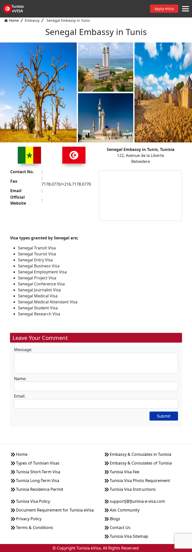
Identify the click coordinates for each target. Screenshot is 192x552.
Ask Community (124, 510)
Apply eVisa (164, 8)
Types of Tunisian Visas (37, 463)
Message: (23, 349)
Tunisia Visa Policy (32, 501)
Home (14, 20)
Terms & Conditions (34, 527)
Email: (19, 396)
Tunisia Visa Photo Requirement (139, 480)
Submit (163, 416)
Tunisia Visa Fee (124, 472)
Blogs (114, 519)
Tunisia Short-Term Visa (37, 472)
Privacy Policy (28, 519)
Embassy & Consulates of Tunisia (140, 463)
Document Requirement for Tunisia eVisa (54, 510)
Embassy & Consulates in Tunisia (140, 454)
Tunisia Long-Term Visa (37, 480)
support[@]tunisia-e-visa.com (137, 501)
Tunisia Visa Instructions (132, 489)
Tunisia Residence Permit (39, 489)
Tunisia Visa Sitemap (128, 536)
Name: (20, 378)
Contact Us (119, 527)
